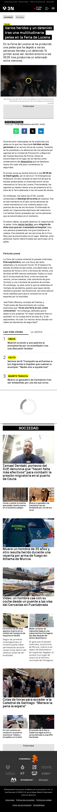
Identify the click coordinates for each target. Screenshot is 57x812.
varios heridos (25, 224)
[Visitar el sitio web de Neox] (34, 767)
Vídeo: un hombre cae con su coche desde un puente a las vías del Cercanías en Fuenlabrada (27, 601)
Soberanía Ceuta (10, 2)
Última (39, 8)
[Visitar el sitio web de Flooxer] (43, 780)
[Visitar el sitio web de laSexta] (22, 767)
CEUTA (11, 357)
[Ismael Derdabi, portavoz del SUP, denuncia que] (28, 449)
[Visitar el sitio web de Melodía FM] (13, 780)
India (11, 339)
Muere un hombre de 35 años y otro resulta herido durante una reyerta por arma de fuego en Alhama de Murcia (26, 554)
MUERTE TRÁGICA (18, 376)
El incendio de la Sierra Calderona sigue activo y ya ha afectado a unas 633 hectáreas (41, 733)
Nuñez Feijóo (23, 2)
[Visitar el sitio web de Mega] (10, 774)
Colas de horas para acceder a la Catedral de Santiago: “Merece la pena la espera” (27, 703)
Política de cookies (44, 800)
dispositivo (27, 161)
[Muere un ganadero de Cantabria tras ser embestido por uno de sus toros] (41, 495)
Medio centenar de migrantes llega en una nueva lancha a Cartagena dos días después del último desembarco (41, 633)
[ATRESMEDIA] (28, 759)
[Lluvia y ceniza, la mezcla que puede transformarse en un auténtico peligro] (15, 495)
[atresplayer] (47, 8)
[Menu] (53, 8)
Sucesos (20, 17)
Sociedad (28, 428)
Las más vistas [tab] (13, 331)
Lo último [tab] (36, 331)
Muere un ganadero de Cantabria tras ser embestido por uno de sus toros (29, 381)
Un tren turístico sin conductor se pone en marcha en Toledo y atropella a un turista (12, 733)
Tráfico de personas (37, 2)
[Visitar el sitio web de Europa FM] (46, 774)
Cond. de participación (22, 805)
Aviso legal (10, 800)
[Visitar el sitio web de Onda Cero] (34, 774)
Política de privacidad (25, 800)
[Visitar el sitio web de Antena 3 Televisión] (10, 767)
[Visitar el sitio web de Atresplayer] (28, 780)
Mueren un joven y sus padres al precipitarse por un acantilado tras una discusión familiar (27, 345)
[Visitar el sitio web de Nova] (46, 767)
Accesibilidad (39, 805)
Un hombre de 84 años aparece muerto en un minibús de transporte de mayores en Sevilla (14, 632)
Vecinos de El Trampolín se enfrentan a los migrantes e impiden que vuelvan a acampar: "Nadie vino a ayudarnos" (29, 364)
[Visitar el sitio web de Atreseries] (22, 774)
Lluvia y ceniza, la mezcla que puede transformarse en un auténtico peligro (14, 505)
